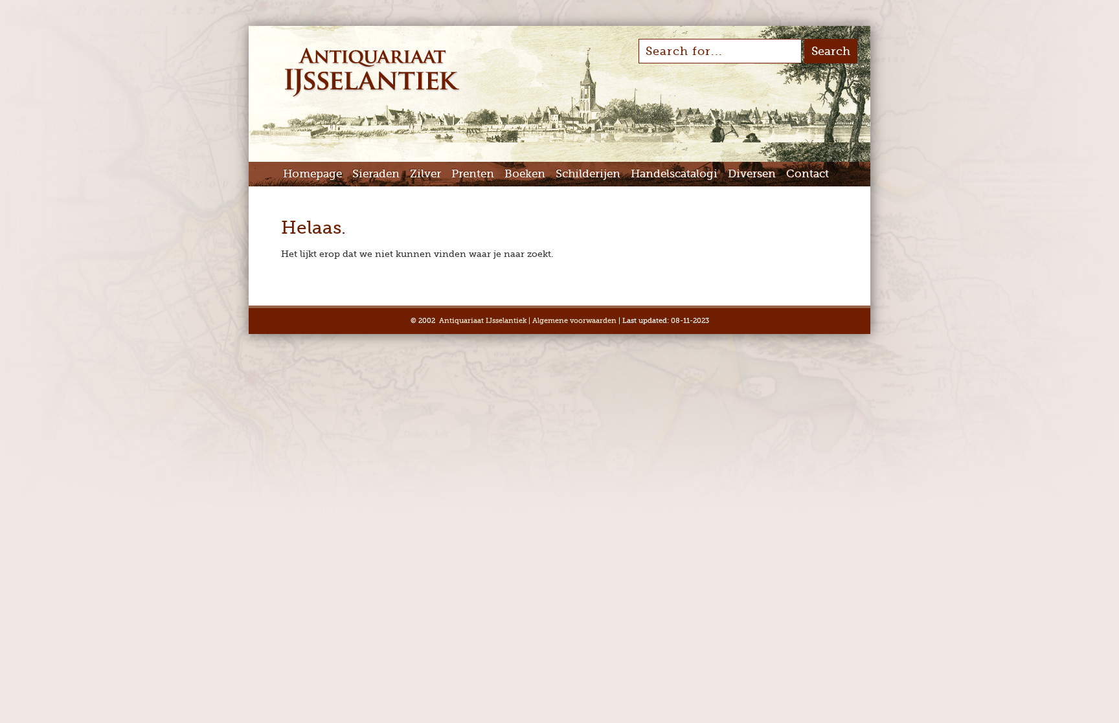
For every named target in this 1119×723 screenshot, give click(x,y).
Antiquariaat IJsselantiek (482, 321)
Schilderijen (588, 174)
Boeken (524, 174)
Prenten (472, 174)
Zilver (425, 174)
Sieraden (376, 174)
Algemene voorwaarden (574, 321)
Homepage (312, 174)
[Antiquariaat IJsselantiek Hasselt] (372, 96)
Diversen (752, 174)
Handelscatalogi (674, 174)
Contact (807, 174)
